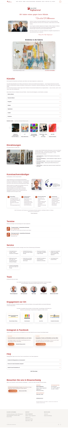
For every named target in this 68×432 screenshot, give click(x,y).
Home (17, 1)
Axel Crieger (43, 136)
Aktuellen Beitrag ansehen (20, 344)
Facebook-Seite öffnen (41, 344)
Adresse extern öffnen (23, 390)
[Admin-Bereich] (60, 2)
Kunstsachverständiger (30, 1)
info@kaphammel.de (39, 398)
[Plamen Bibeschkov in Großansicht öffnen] (24, 128)
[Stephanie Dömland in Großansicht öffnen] (52, 128)
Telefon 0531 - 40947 (39, 394)
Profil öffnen (11, 344)
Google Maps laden (12, 390)
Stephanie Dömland (52, 136)
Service (43, 1)
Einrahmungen (38, 1)
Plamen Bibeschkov (24, 136)
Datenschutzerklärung (48, 415)
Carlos (34, 136)
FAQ (50, 1)
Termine (24, 1)
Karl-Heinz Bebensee (15, 136)
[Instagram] (58, 424)
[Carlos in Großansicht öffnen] (34, 128)
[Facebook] (60, 424)
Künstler (20, 1)
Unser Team (47, 1)
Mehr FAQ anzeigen (34, 371)
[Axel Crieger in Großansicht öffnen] (43, 128)
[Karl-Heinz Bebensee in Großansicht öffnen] (15, 128)
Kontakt (53, 1)
